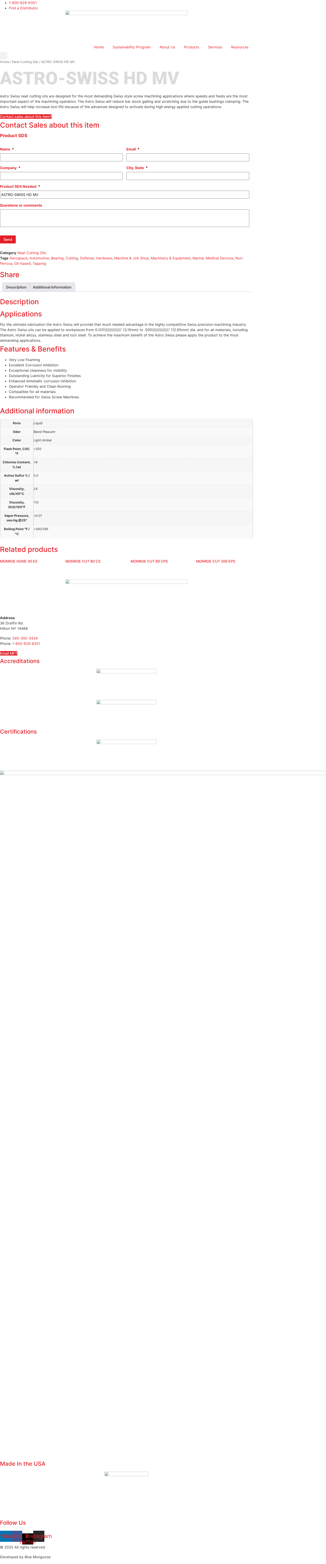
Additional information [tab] (52, 287)
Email (132, 149)
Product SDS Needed (20, 186)
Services (215, 47)
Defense (87, 258)
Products (191, 47)
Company (10, 168)
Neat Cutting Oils (25, 62)
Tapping (39, 263)
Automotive (39, 258)
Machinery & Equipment (170, 258)
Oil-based (22, 263)
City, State (137, 168)
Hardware (104, 258)
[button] (3, 55)
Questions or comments (21, 205)
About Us (167, 47)
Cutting (72, 258)
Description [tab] (16, 287)
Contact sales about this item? (26, 116)
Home (99, 47)
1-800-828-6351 (26, 643)
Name (7, 149)
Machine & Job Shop (131, 258)
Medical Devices (219, 258)
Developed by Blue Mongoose (25, 1557)
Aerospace (18, 258)
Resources (239, 47)
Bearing (57, 258)
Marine (198, 258)
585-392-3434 (25, 638)
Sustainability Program (132, 47)
